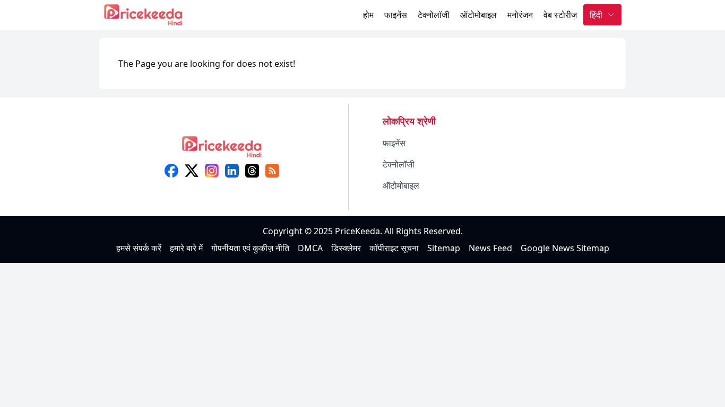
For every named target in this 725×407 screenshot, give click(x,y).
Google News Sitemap (565, 248)
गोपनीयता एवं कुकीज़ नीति (250, 248)
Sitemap (443, 248)
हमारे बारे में (186, 248)
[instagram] (212, 171)
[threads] (252, 171)
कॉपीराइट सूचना (394, 248)
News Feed (490, 248)
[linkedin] (232, 171)
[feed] (272, 171)
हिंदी (596, 15)
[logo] (222, 150)
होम (368, 15)
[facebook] (171, 171)
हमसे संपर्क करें (138, 248)
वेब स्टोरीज (560, 15)
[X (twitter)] (191, 171)
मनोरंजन (520, 15)
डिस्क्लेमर (346, 248)
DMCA (310, 248)
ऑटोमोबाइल (478, 15)
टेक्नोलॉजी (434, 15)
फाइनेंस (395, 15)
